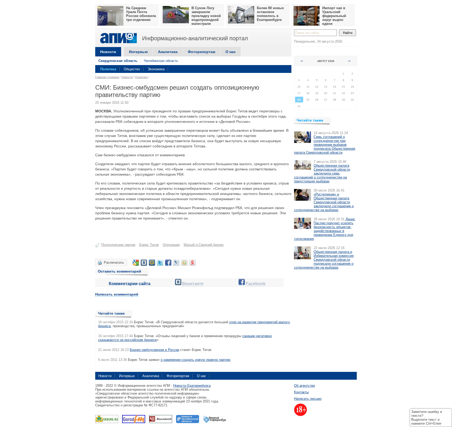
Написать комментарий (116, 294)
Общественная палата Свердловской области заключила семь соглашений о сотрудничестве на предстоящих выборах (322, 173)
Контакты (301, 392)
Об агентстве (304, 386)
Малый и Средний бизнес (204, 245)
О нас (230, 52)
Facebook (255, 283)
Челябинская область (161, 61)
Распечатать (114, 262)
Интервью (138, 52)
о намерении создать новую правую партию (195, 360)
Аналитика (168, 52)
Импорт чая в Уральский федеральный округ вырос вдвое (334, 16)
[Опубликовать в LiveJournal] (176, 262)
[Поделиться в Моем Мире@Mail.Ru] (152, 262)
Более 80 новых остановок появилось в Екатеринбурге (270, 14)
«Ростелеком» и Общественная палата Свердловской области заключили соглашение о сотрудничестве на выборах (324, 202)
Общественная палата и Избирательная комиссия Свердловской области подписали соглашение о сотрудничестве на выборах (324, 259)
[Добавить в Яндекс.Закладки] (192, 262)
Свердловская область (117, 61)
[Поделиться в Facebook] (168, 262)
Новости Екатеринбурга (192, 386)
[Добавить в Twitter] (160, 262)
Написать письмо (307, 399)
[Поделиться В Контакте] (144, 262)
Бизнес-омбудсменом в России (154, 350)
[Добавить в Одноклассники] (184, 262)
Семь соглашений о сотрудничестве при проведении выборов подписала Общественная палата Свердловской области (324, 144)
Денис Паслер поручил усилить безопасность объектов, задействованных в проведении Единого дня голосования (324, 229)
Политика (108, 69)
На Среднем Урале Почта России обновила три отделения (141, 14)
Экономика (156, 69)
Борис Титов (149, 245)
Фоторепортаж (201, 52)
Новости (108, 52)
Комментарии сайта (129, 283)
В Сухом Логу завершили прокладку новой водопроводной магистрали (206, 16)
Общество (132, 69)
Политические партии (118, 245)
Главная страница (107, 77)
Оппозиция (171, 245)
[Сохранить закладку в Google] (136, 262)
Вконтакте (193, 283)
